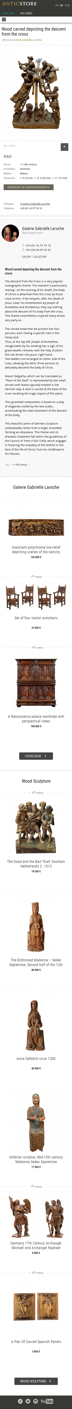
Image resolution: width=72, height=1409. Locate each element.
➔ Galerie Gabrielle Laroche (35, 203)
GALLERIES (26, 13)
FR (56, 5)
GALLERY (26, 257)
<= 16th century (19, 464)
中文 (67, 5)
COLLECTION (40, 257)
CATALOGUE (8, 13)
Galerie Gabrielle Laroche (43, 228)
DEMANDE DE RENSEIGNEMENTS (28, 187)
